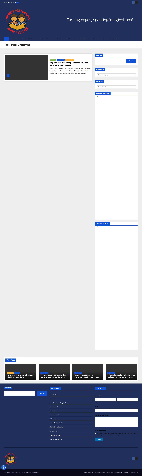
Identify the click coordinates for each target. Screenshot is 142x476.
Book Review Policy (100, 472)
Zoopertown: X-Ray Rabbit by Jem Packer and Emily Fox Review (53, 377)
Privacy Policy (118, 472)
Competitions (71, 39)
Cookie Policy (109, 472)
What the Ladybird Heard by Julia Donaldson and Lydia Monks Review (121, 377)
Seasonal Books (70, 59)
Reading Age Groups (87, 39)
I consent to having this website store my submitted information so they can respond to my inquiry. (117, 434)
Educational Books (55, 407)
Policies (102, 39)
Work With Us (134, 472)
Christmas (52, 59)
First (96, 402)
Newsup (28, 472)
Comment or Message (102, 415)
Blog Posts (43, 39)
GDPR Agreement (101, 430)
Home (85, 472)
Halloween (53, 419)
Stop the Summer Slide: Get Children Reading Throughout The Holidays (20, 377)
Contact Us (114, 39)
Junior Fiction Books (56, 423)
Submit (99, 439)
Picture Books (60, 59)
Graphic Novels (54, 415)
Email (97, 406)
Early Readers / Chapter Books (59, 403)
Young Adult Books (56, 439)
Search (99, 55)
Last (118, 402)
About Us (14, 39)
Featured (17, 373)
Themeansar (35, 472)
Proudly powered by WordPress (12, 472)
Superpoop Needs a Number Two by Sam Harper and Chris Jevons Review (87, 377)
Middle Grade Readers (57, 427)
